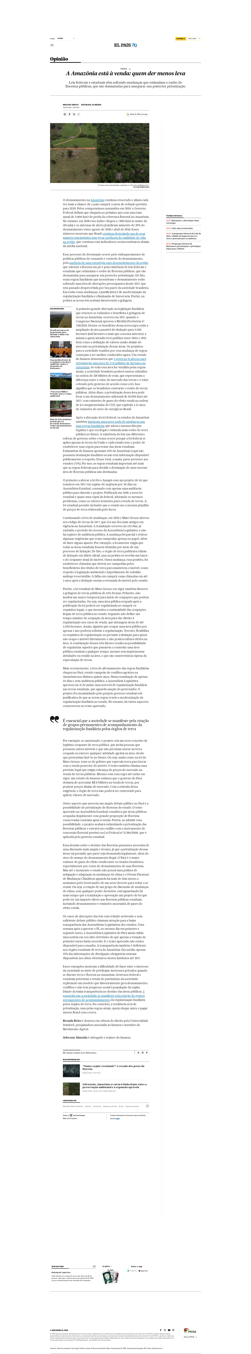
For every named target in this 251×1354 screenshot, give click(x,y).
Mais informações (70, 1118)
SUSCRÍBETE (180, 39)
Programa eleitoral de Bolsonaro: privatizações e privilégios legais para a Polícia (183, 246)
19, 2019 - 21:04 (71, 107)
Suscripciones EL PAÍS (118, 1348)
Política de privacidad (98, 1348)
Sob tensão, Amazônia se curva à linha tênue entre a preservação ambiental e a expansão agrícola (114, 1086)
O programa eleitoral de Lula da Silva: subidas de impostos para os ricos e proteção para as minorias (183, 236)
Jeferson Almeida (91, 105)
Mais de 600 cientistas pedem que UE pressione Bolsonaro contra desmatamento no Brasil (61, 424)
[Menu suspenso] (52, 45)
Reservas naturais (110, 1106)
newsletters (58, 1266)
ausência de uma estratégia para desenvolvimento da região (108, 263)
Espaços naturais (132, 1106)
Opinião (59, 59)
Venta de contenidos (64, 1348)
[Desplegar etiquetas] (147, 1106)
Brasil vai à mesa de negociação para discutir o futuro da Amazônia (59, 333)
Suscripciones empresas (135, 1348)
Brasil (121, 1106)
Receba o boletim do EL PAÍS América (81, 1053)
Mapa (108, 1348)
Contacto (53, 1348)
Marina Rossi (87, 1073)
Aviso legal (75, 1348)
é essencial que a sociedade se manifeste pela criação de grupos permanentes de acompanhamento (104, 996)
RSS (145, 1348)
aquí (118, 1118)
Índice (149, 1348)
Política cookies (84, 1348)
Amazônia (97, 200)
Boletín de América (61, 1273)
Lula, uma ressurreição (182, 228)
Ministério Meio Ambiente (73, 1106)
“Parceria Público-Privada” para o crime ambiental (61, 394)
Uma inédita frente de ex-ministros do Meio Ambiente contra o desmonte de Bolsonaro (60, 364)
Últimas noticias (174, 216)
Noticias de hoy (157, 1348)
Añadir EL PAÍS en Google (138, 114)
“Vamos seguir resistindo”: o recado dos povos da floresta (113, 1067)
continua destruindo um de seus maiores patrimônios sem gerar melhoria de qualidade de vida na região (104, 238)
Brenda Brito (71, 105)
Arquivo (106, 1266)
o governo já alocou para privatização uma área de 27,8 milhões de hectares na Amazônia (111, 363)
